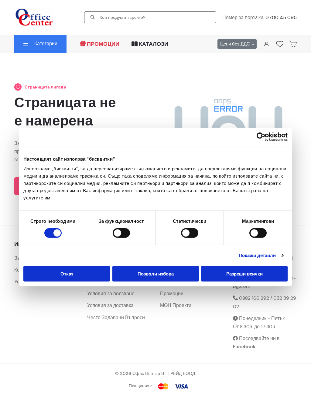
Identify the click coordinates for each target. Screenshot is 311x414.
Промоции (102, 44)
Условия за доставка (110, 305)
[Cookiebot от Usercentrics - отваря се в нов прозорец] (261, 137)
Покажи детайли (257, 255)
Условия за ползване (111, 293)
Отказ (66, 273)
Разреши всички (244, 273)
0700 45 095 (281, 17)
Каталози (153, 44)
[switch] (121, 233)
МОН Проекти (175, 305)
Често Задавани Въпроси (116, 317)
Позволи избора (156, 273)
